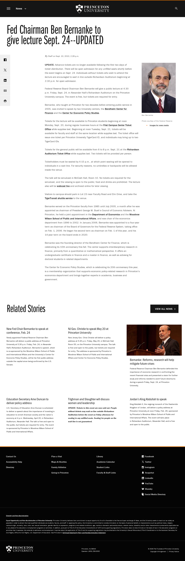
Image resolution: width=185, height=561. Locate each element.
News (19, 8)
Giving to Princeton (60, 472)
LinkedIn (149, 478)
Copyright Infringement (158, 551)
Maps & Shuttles (59, 461)
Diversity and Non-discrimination (17, 516)
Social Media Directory (155, 494)
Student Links (103, 467)
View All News (163, 308)
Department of (106, 214)
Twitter (148, 461)
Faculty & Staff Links (106, 472)
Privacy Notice (174, 551)
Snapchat (149, 472)
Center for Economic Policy (80, 112)
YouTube (149, 483)
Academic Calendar (106, 461)
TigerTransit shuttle (59, 198)
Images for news (159, 125)
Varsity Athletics (58, 467)
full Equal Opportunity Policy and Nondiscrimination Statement (84, 533)
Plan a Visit (56, 456)
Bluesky (148, 489)
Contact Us (11, 456)
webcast (63, 186)
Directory (10, 467)
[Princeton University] (19, 550)
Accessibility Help (14, 461)
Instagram (150, 467)
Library (100, 456)
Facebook (149, 456)
